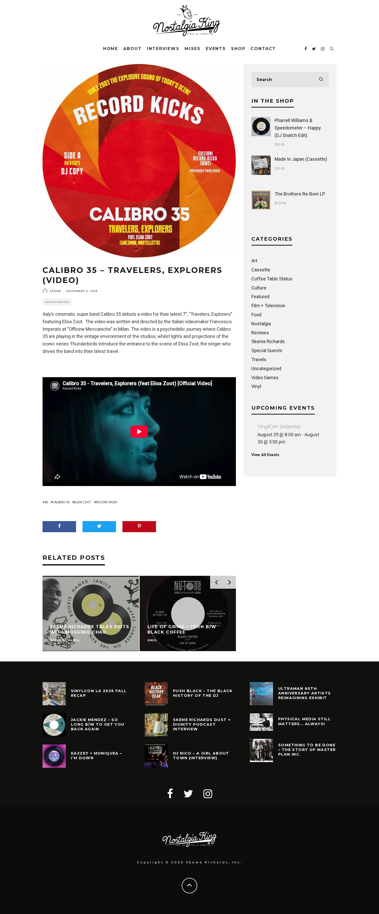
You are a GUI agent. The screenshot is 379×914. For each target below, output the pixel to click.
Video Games (265, 377)
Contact (263, 48)
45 (46, 502)
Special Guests (266, 350)
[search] (321, 79)
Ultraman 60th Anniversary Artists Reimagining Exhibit (304, 693)
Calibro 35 (61, 502)
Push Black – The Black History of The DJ (203, 693)
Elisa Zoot (82, 502)
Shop (238, 48)
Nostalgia (261, 323)
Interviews (163, 48)
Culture (258, 287)
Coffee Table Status (271, 278)
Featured (260, 296)
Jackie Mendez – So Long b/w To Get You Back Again (98, 724)
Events (216, 48)
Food (256, 314)
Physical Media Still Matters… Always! (304, 721)
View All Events (265, 454)
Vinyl (256, 386)
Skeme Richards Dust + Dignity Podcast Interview (201, 724)
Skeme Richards (268, 341)
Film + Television (268, 305)
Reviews (260, 332)
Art (254, 260)
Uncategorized (57, 302)
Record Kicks (106, 502)
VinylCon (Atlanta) (279, 427)
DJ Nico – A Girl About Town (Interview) (201, 755)
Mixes (193, 48)
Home (110, 48)
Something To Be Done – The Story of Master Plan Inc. (307, 750)
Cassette (260, 269)
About (132, 48)
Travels (258, 359)
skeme (55, 291)
